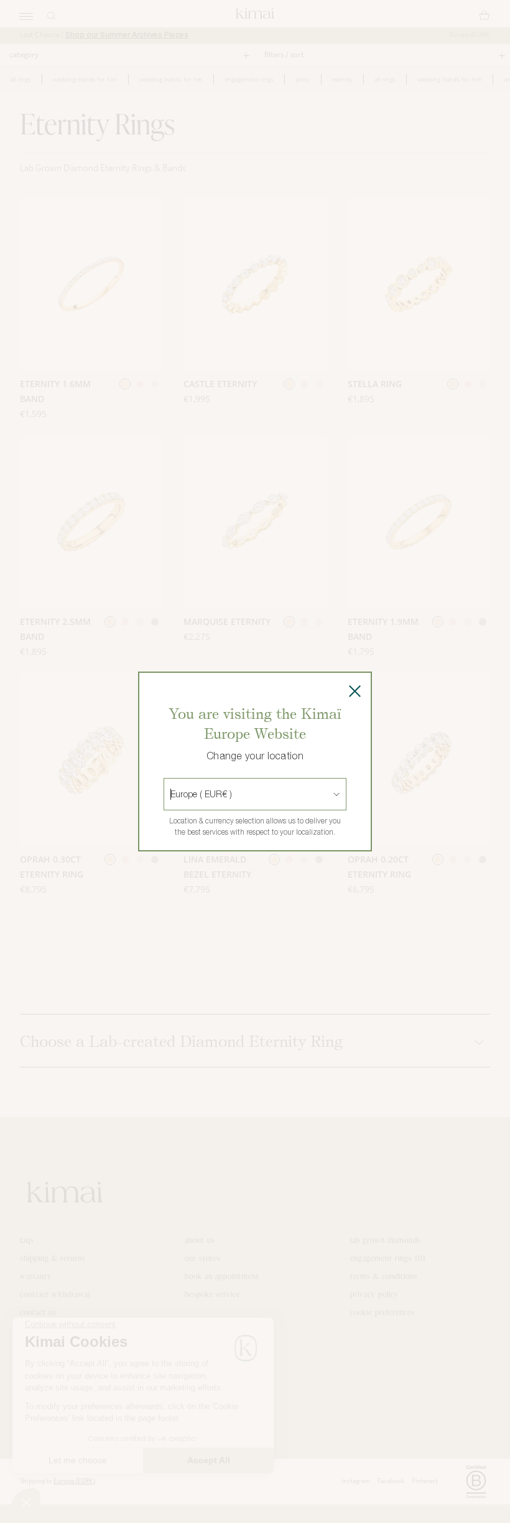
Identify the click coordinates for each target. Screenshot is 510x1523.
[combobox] (171, 794)
